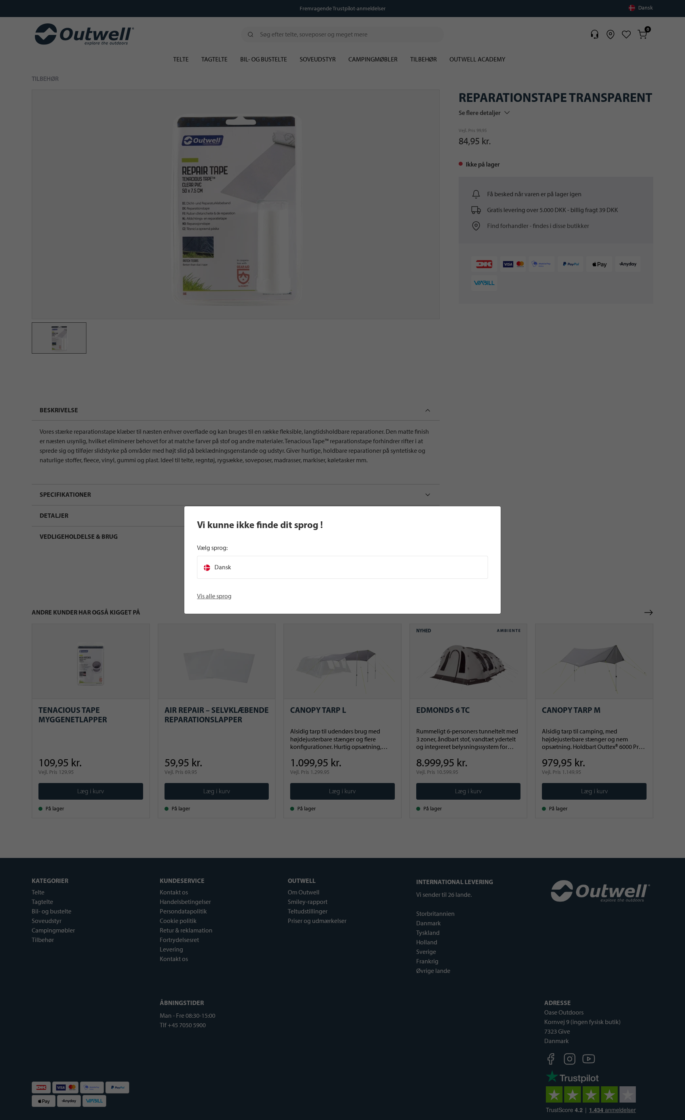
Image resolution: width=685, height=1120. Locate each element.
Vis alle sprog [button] (214, 596)
